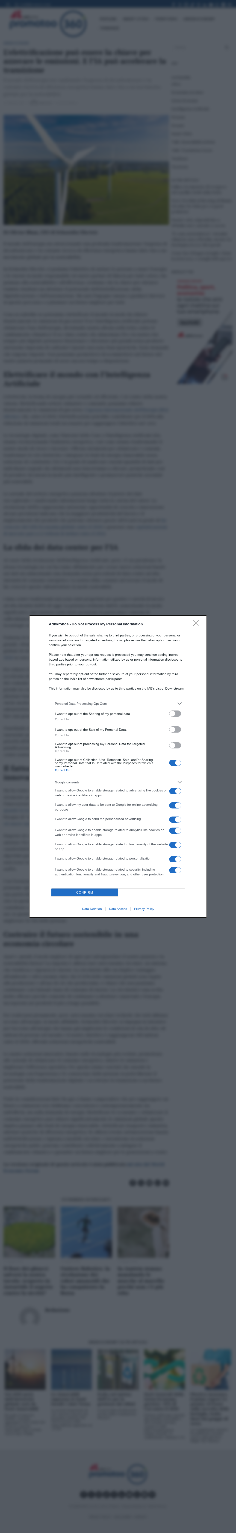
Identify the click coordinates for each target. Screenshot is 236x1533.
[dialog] (118, 766)
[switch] (175, 713)
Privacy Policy (144, 909)
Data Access (118, 909)
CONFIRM (84, 892)
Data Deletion (92, 909)
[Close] (197, 624)
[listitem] (118, 703)
